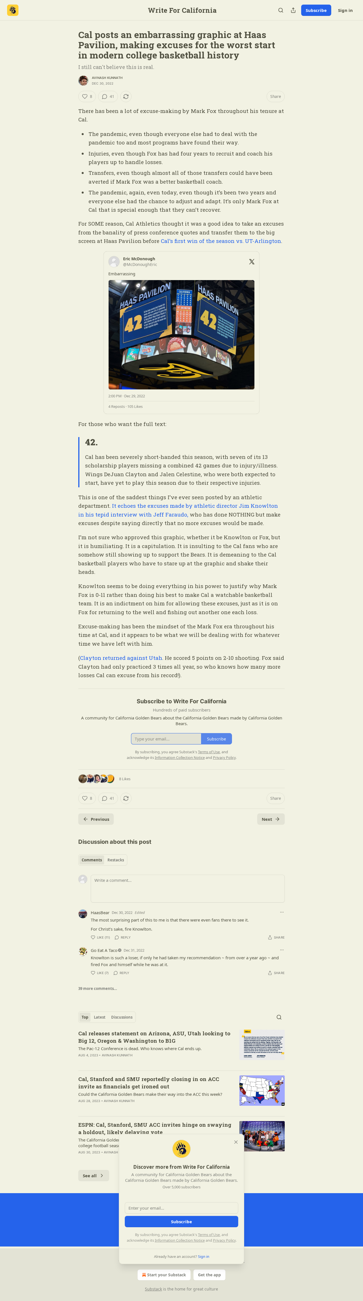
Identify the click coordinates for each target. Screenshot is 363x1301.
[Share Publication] (293, 10)
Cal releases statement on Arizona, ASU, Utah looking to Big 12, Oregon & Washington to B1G (154, 1037)
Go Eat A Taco (104, 950)
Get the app (209, 1274)
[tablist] (102, 860)
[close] (235, 1142)
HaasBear (100, 912)
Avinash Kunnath (107, 78)
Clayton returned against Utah (121, 657)
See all (90, 1175)
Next (267, 819)
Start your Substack (166, 1274)
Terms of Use (209, 1234)
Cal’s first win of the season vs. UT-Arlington (221, 240)
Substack (153, 1289)
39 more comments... (97, 988)
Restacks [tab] (115, 860)
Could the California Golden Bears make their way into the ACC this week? (150, 1094)
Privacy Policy (224, 1240)
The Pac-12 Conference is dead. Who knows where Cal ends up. (140, 1048)
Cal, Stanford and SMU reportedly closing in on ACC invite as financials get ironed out (148, 1082)
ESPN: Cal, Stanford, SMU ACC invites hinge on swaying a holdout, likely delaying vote (154, 1128)
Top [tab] (85, 1017)
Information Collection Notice (180, 1240)
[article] (181, 1047)
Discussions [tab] (121, 1017)
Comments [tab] (92, 860)
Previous (100, 819)
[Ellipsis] (281, 912)
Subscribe (316, 10)
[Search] (280, 10)
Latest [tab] (99, 1017)
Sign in (345, 10)
